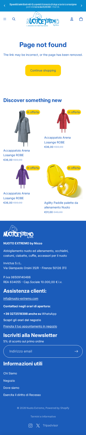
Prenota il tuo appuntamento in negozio (30, 326)
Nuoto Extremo (35, 407)
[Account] (71, 19)
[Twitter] (37, 425)
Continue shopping (43, 70)
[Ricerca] (13, 19)
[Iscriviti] (76, 351)
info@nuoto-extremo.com (20, 298)
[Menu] (5, 19)
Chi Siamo (10, 373)
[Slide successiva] (81, 5)
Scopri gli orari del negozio (22, 319)
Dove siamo (11, 387)
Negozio (9, 380)
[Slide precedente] (4, 5)
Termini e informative (43, 416)
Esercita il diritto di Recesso (22, 395)
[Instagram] (30, 425)
